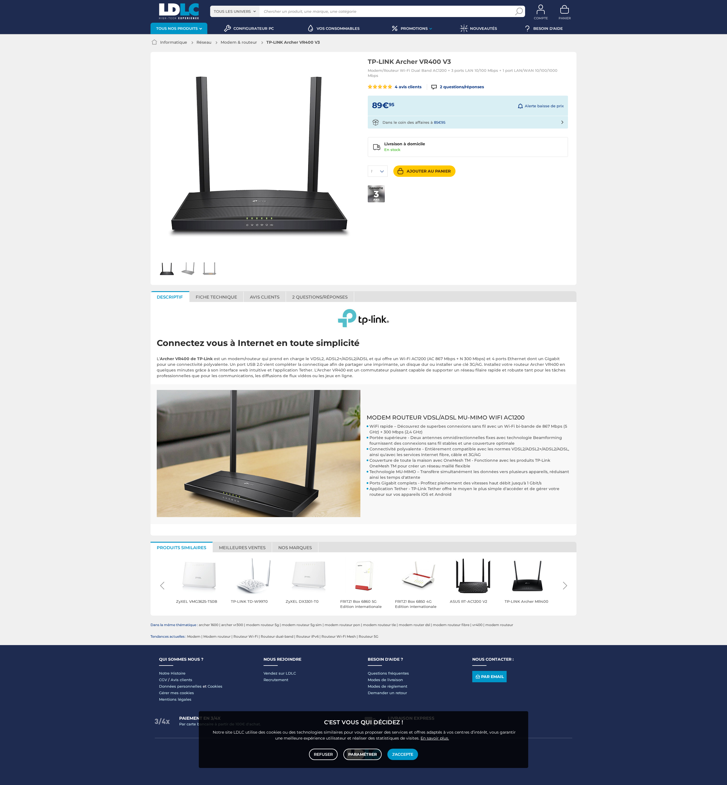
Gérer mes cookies (176, 692)
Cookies (215, 686)
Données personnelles (180, 686)
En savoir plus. (435, 738)
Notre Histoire (172, 673)
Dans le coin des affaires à (414, 122)
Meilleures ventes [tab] (242, 547)
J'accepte (402, 754)
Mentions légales (175, 699)
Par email (492, 676)
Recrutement (276, 679)
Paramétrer (362, 754)
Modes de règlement (387, 686)
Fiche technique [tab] (216, 297)
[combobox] (235, 11)
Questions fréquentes (388, 673)
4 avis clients (407, 86)
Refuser (323, 754)
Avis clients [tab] (264, 297)
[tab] (320, 296)
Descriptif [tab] (170, 297)
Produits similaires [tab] (181, 547)
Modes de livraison (385, 679)
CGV (163, 679)
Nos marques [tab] (295, 547)
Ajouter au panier (429, 171)
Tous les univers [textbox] (232, 11)
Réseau (204, 42)
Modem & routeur (239, 42)
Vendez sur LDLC (280, 673)
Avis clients (181, 679)
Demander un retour (387, 692)
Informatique (173, 42)
